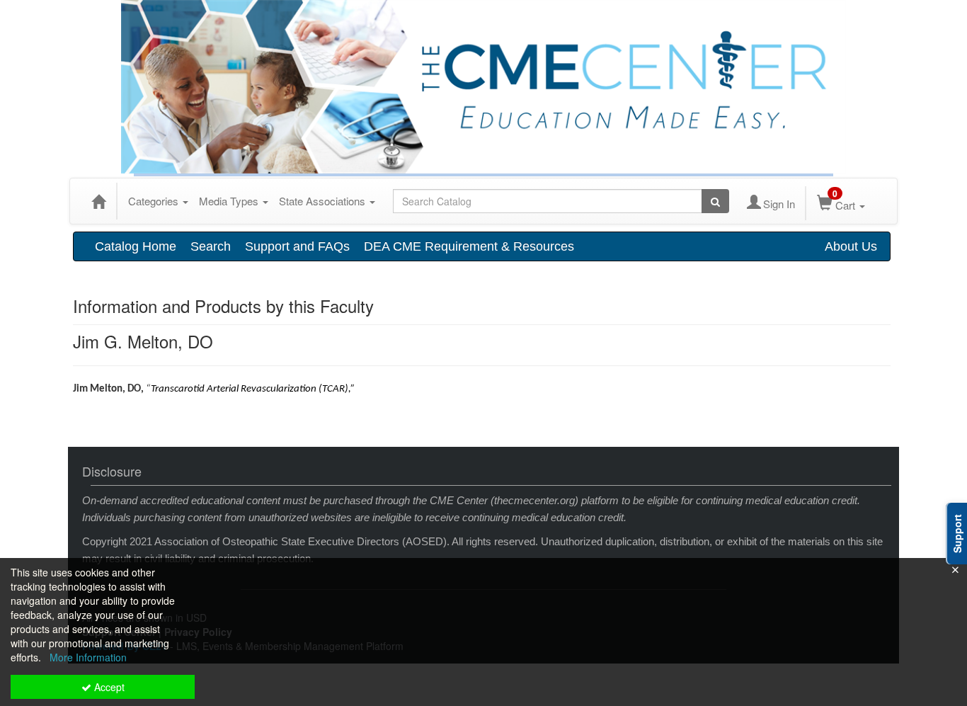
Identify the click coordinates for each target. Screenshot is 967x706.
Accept (108, 687)
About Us (851, 246)
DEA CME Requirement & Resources (469, 246)
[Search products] (715, 201)
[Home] (98, 201)
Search (210, 246)
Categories (154, 200)
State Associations (323, 200)
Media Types (230, 200)
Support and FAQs (297, 246)
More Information (88, 657)
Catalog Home (135, 246)
